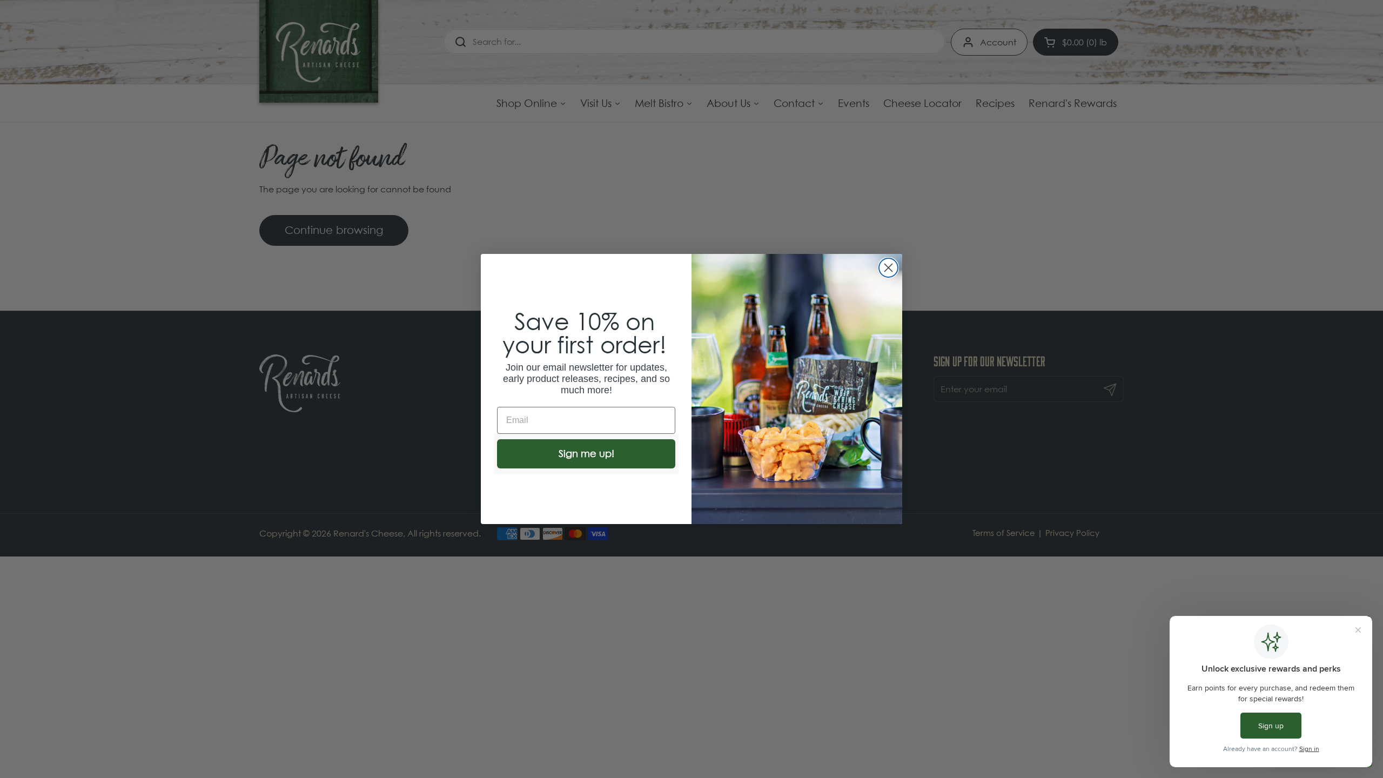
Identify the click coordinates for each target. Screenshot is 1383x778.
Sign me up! (586, 453)
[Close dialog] (888, 267)
